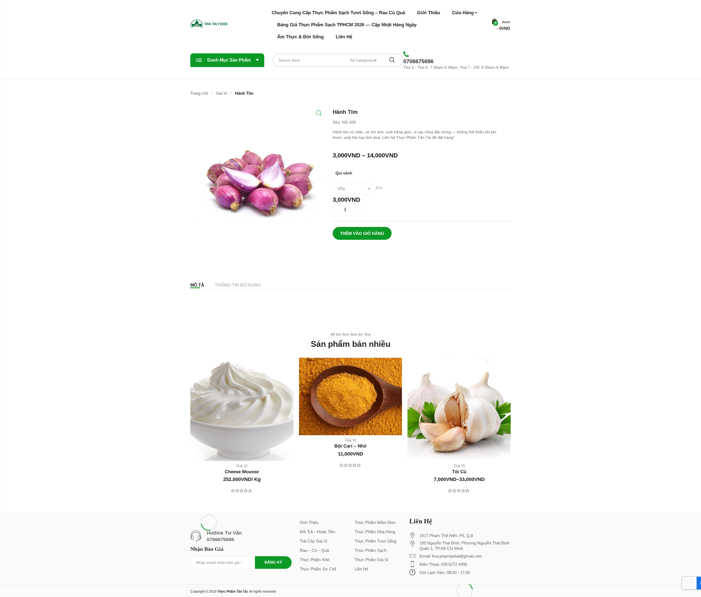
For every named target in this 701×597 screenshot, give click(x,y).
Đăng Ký (273, 562)
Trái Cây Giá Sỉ (313, 541)
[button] (318, 113)
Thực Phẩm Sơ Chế (318, 569)
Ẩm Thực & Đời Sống (300, 36)
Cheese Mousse (242, 471)
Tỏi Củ (459, 471)
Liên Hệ (344, 36)
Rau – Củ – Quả (314, 550)
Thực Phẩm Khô (314, 559)
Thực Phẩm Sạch (370, 550)
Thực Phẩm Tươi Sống (375, 541)
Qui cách (343, 173)
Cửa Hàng (463, 12)
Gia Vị (221, 93)
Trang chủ (199, 93)
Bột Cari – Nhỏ (350, 446)
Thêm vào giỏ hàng (362, 233)
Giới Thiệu (428, 12)
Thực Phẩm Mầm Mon (375, 522)
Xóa (378, 188)
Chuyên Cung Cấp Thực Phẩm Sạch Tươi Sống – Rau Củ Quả (338, 12)
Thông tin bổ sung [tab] (238, 285)
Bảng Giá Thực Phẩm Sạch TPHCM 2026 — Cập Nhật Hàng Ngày (346, 24)
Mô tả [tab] (197, 285)
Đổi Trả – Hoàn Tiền (317, 531)
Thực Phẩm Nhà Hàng (375, 531)
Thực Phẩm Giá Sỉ (371, 559)
